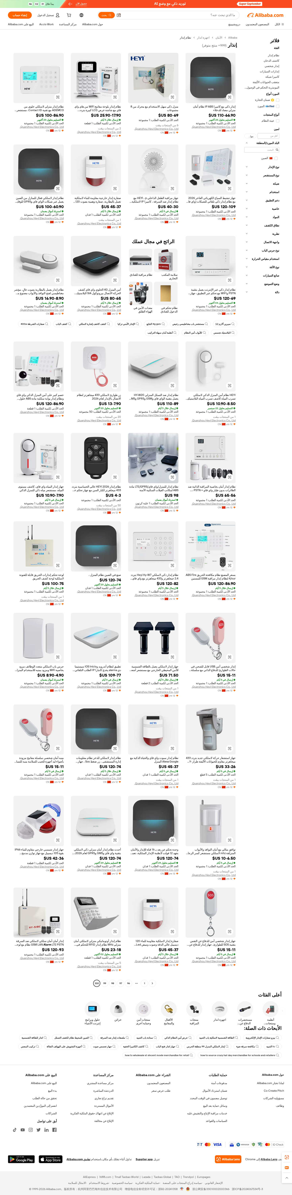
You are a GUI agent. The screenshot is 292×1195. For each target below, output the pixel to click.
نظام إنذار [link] (185, 37)
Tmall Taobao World (126, 1177)
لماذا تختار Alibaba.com (270, 1083)
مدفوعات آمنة (219, 1083)
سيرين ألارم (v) (223, 324)
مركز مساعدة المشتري (100, 1083)
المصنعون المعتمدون (158, 1083)
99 (104, 983)
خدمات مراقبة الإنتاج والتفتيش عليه (207, 1113)
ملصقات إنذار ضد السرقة (112, 1037)
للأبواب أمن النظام (193, 332)
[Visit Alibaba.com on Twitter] (38, 1129)
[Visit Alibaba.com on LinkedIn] (46, 1129)
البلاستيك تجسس (222, 332)
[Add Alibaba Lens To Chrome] (228, 1159)
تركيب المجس (28, 1046)
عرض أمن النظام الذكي (176, 1037)
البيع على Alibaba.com (44, 1083)
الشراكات (51, 1113)
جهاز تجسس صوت (102, 1046)
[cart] (69, 15)
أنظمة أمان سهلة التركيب (160, 332)
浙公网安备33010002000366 (210, 1189)
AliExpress (89, 1177)
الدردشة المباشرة (103, 1090)
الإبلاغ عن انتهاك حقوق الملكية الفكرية (92, 1113)
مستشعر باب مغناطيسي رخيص (188, 324)
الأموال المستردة (104, 1105)
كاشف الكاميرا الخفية (133, 1046)
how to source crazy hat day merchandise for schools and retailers (237, 1055)
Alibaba (232, 37)
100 (97, 983)
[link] (287, 1157)
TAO (177, 1177)
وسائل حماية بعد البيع (215, 1105)
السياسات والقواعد (216, 1120)
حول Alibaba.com (273, 1074)
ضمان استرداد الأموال (214, 1090)
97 (120, 983)
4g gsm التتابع (154, 324)
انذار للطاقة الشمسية (32, 1037)
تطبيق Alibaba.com (78, 1159)
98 (112, 983)
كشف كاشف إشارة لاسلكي (92, 324)
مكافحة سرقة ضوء (245, 1046)
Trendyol (188, 1177)
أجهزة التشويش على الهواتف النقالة (64, 1046)
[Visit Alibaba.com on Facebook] (54, 1129)
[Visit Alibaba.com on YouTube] (22, 1129)
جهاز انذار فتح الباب (165, 1046)
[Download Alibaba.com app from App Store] (51, 1159)
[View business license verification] (182, 1189)
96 (128, 983)
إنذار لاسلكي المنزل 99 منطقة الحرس (206, 1046)
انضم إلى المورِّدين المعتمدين (40, 1105)
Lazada (146, 1177)
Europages (203, 1177)
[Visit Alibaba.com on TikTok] (14, 1129)
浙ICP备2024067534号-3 (247, 1189)
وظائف (280, 1105)
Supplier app (144, 1159)
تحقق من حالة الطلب (44, 1098)
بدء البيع (52, 1090)
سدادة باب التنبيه (144, 1037)
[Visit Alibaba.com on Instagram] (30, 1129)
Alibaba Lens (269, 1159)
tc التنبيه (270, 1046)
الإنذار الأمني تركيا (126, 324)
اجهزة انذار (203, 37)
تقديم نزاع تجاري (104, 1098)
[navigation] (262, 510)
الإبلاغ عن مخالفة (104, 1120)
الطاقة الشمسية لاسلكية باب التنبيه (216, 1037)
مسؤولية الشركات (273, 1098)
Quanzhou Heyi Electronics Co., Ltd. (214, 126)
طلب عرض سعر (160, 1090)
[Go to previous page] (152, 983)
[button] (118, 15)
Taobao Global (162, 1177)
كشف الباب (61, 324)
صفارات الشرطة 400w (32, 324)
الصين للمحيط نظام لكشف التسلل (71, 1037)
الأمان (219, 37)
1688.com (105, 1177)
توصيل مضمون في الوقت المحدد (208, 1098)
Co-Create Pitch (274, 1090)
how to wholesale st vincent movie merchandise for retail (157, 1055)
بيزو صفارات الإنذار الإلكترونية (260, 1037)
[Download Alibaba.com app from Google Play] (21, 1159)
